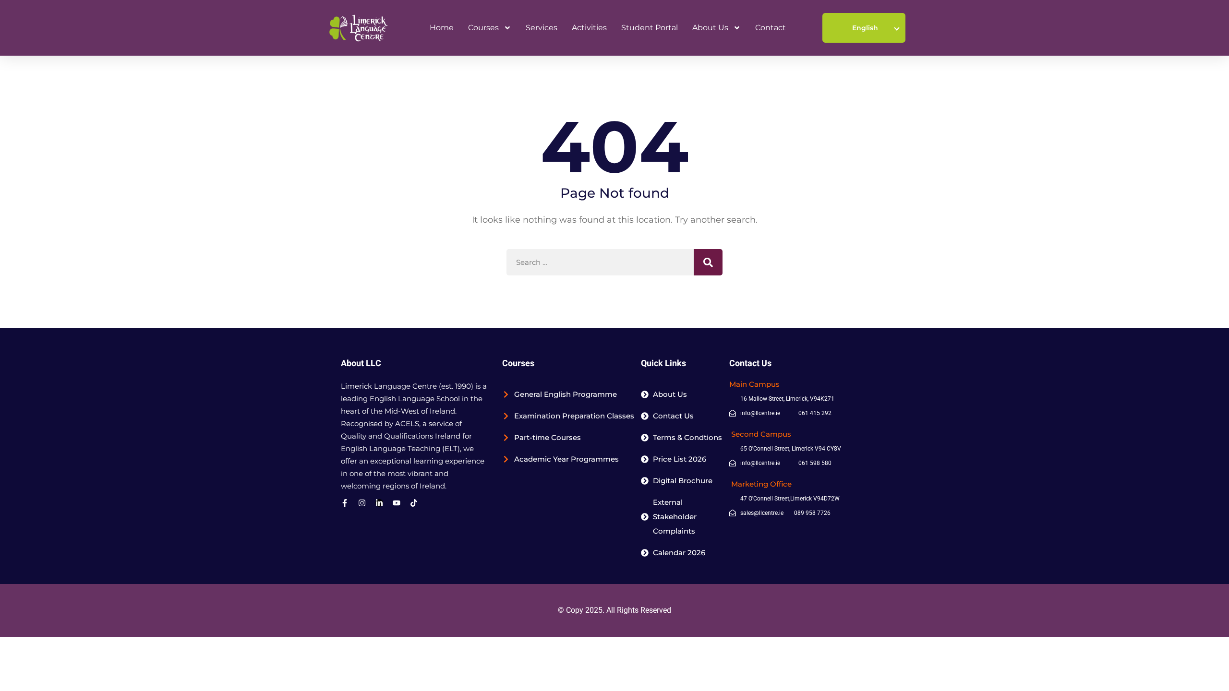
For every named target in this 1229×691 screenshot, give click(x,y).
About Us (710, 27)
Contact (770, 27)
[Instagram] (362, 503)
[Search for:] (614, 262)
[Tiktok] (414, 503)
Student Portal (649, 27)
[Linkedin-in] (379, 503)
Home (442, 27)
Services (541, 27)
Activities (589, 27)
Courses (483, 27)
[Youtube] (396, 503)
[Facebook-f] (345, 503)
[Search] (708, 262)
